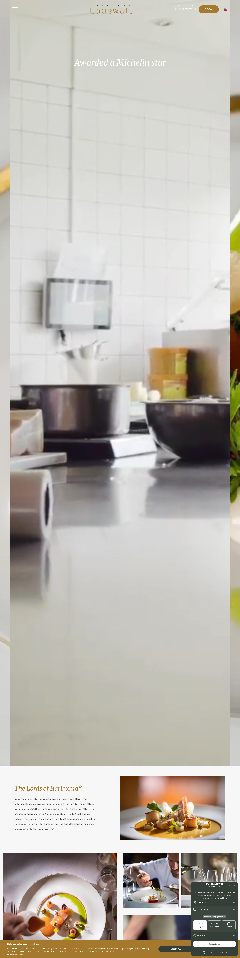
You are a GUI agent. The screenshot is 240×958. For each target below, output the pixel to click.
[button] (80, 954)
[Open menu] (15, 9)
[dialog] (120, 949)
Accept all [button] (176, 949)
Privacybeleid (109, 951)
